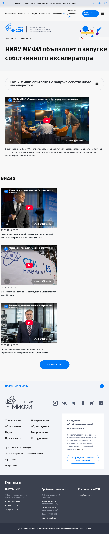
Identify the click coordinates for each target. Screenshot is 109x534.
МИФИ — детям (69, 3)
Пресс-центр (44, 14)
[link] (54, 386)
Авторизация (11, 465)
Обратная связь (88, 14)
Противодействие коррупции (18, 447)
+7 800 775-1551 (49, 501)
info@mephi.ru (11, 509)
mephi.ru (80, 449)
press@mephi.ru (85, 495)
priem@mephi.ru (49, 518)
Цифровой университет (72, 14)
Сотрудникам (55, 3)
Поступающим (14, 3)
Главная (9, 38)
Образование (23, 14)
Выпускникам (42, 3)
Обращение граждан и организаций (83, 458)
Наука (34, 14)
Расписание (59, 14)
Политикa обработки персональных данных (24, 453)
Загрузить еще (54, 364)
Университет (10, 14)
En (93, 3)
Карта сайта (10, 459)
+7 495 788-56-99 (12, 501)
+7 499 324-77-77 (12, 505)
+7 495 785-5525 (49, 508)
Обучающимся (29, 3)
